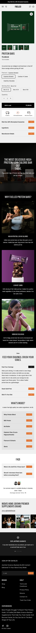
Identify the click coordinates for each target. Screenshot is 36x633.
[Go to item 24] (15, 48)
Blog (3, 587)
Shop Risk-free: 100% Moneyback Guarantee (18, 2)
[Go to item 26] (26, 48)
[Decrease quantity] (4, 98)
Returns (22, 593)
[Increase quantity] (10, 98)
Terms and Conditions (23, 585)
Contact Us (23, 597)
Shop (3, 584)
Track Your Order (25, 600)
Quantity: (5, 94)
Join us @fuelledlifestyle (8, 511)
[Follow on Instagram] (7, 626)
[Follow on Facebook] (3, 626)
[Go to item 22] (4, 48)
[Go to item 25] (21, 48)
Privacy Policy (24, 590)
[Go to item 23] (9, 48)
